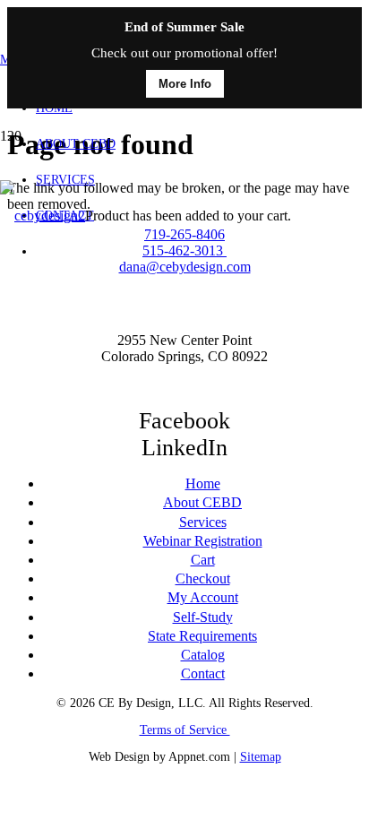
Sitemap (260, 757)
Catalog (203, 654)
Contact (203, 673)
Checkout (203, 578)
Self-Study (203, 617)
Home (202, 483)
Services (203, 522)
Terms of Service (185, 730)
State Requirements (202, 635)
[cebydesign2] (42, 215)
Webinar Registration (202, 540)
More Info (185, 84)
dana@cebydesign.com (185, 266)
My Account (202, 597)
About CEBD (202, 502)
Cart (203, 559)
